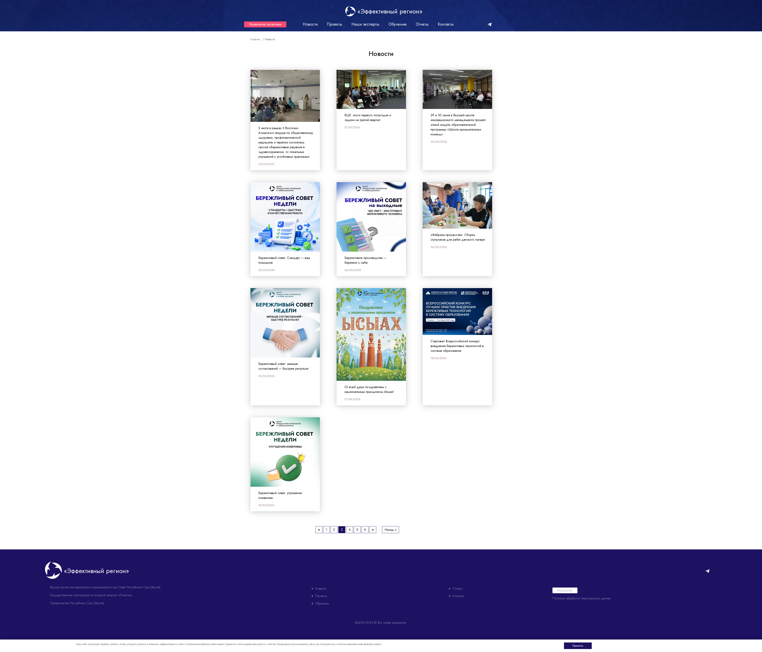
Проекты (334, 24)
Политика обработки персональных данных (581, 598)
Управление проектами (265, 24)
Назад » (390, 529)
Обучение (398, 24)
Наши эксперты (365, 24)
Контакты (446, 24)
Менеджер (564, 590)
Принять (577, 645)
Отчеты (422, 24)
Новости (310, 24)
